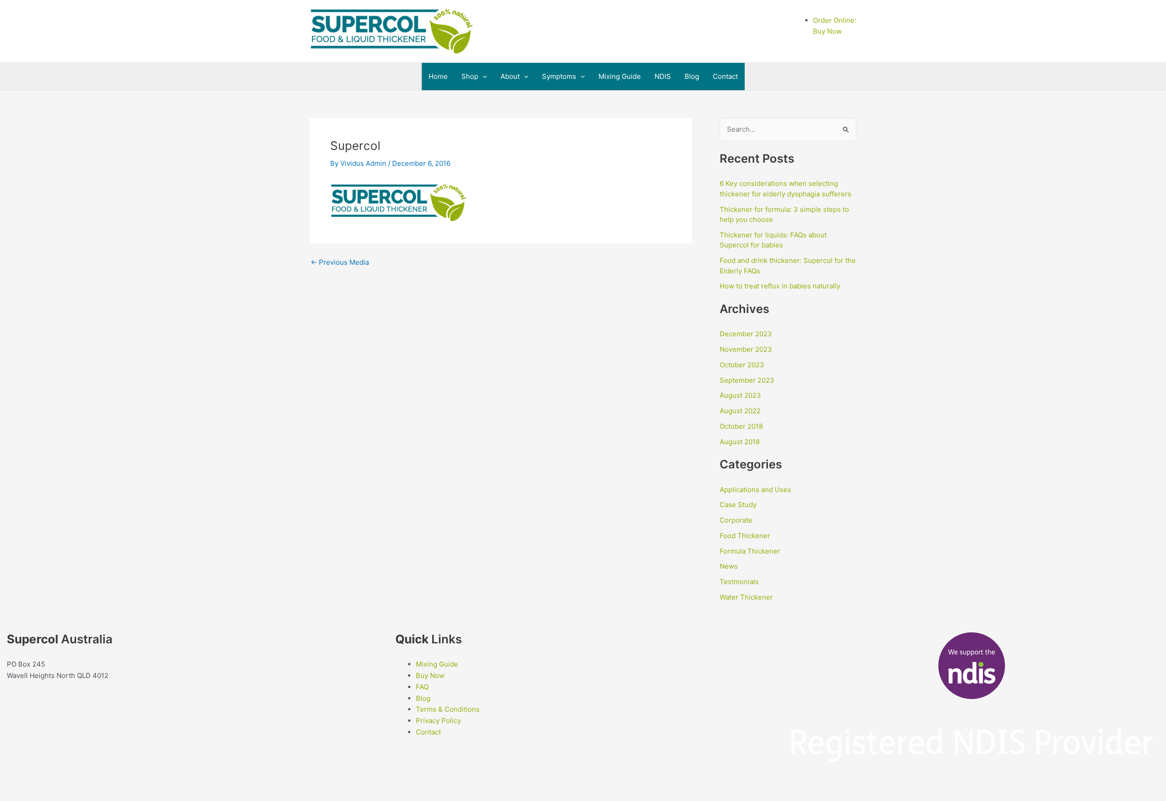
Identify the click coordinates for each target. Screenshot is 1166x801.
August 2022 (740, 410)
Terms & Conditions (448, 709)
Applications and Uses (755, 489)
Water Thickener (746, 597)
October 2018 (741, 426)
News (729, 566)
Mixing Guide (619, 76)
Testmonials (739, 581)
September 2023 (747, 380)
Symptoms (559, 76)
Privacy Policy (439, 720)
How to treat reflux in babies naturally (780, 286)
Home (438, 76)
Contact (725, 76)
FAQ (422, 687)
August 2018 (740, 441)
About (510, 76)
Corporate (736, 520)
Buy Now (430, 675)
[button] (482, 76)
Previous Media (340, 262)
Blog (692, 76)
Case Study (738, 504)
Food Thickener (745, 535)
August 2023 (740, 395)
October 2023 (742, 364)
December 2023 (746, 333)
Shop (469, 76)
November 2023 (746, 349)
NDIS (663, 76)
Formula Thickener (750, 551)
